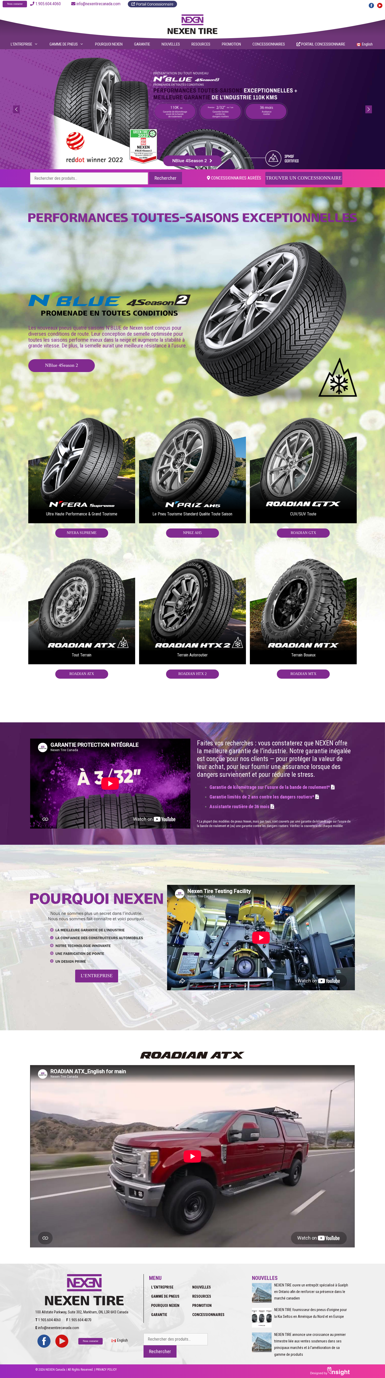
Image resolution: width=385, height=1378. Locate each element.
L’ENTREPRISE (21, 44)
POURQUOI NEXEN (109, 44)
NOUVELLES (171, 44)
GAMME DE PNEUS (64, 44)
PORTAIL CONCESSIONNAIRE (322, 44)
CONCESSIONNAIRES (268, 44)
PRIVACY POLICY (106, 1369)
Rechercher (166, 178)
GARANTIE (142, 44)
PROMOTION (231, 44)
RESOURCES (200, 44)
